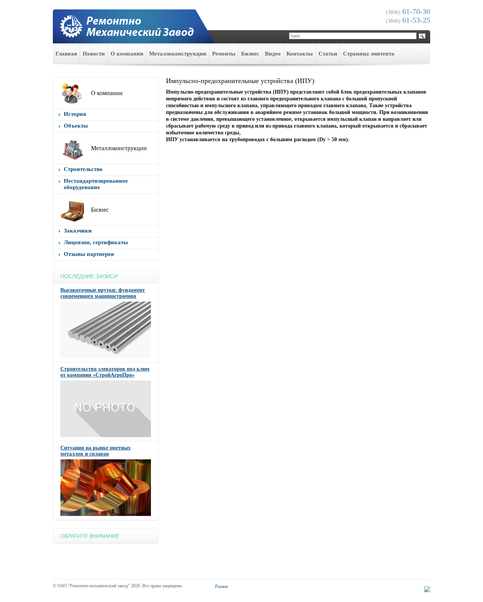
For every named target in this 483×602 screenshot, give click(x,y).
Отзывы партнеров (89, 254)
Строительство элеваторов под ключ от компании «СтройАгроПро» (104, 372)
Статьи (327, 54)
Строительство (83, 169)
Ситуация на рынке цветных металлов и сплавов (95, 451)
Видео (273, 54)
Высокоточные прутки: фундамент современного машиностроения (102, 293)
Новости (94, 54)
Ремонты (223, 54)
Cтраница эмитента (368, 54)
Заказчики (78, 231)
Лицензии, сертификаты (96, 242)
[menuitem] (66, 53)
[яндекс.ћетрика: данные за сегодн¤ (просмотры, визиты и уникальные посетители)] (427, 589)
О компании (127, 54)
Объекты (76, 126)
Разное (221, 586)
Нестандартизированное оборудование (96, 184)
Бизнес (250, 54)
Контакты (299, 54)
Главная (66, 54)
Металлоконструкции (177, 54)
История (75, 114)
